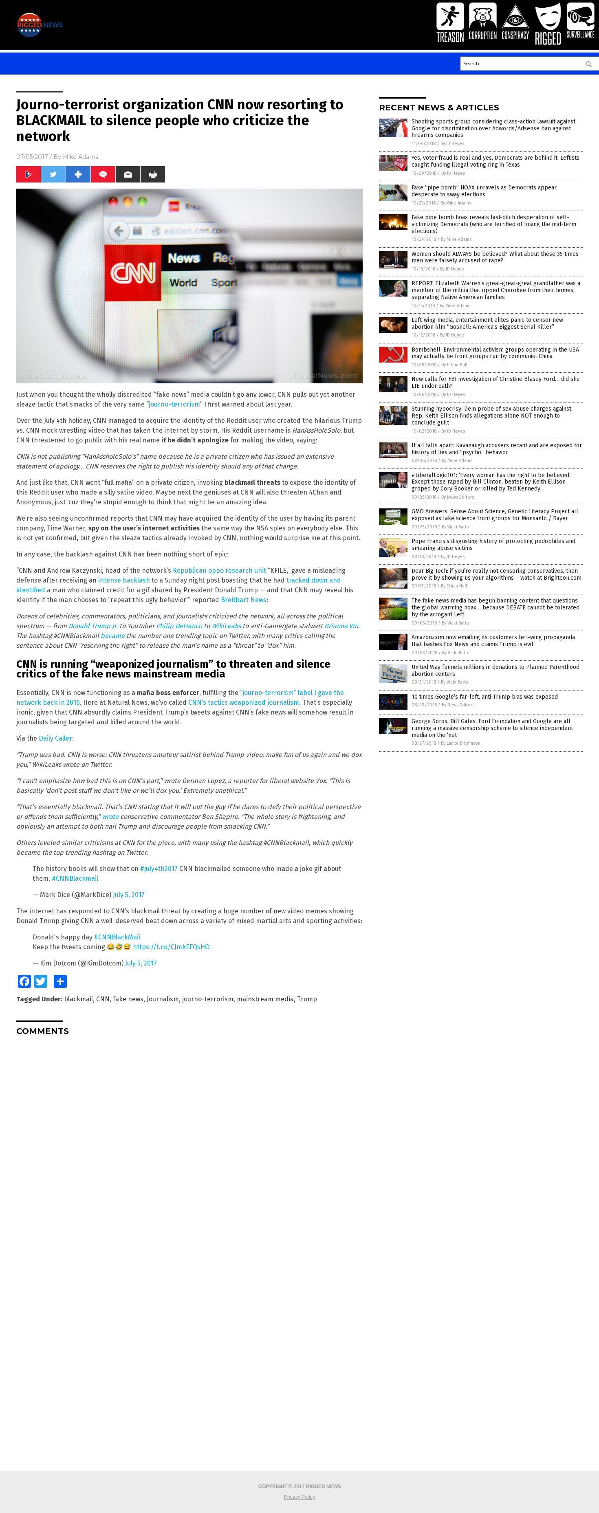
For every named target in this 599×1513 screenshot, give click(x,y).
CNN (103, 999)
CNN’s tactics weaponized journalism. (244, 702)
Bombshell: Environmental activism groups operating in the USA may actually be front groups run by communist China (495, 353)
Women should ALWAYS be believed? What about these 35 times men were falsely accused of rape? (495, 257)
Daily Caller (55, 738)
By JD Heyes (452, 143)
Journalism (163, 999)
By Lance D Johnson (460, 743)
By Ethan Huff (454, 364)
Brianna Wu (341, 626)
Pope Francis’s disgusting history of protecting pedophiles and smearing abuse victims (493, 545)
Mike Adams (80, 157)
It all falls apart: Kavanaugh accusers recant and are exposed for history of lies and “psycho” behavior (497, 449)
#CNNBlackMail (117, 937)
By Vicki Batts (455, 527)
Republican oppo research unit (219, 570)
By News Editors (457, 497)
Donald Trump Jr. (93, 626)
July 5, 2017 (129, 895)
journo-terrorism (174, 404)
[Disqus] (189, 1144)
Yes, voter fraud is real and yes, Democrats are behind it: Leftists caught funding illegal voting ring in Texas (495, 161)
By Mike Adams (455, 203)
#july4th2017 (159, 869)
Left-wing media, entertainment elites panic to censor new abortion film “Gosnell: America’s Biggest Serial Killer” (487, 323)
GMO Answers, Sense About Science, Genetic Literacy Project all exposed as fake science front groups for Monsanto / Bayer (495, 515)
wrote (110, 816)
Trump (307, 999)
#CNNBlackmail (75, 878)
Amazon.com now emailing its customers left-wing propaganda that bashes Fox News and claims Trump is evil (493, 641)
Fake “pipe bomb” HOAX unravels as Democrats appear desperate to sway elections (484, 191)
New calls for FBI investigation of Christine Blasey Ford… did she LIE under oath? (496, 382)
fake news (128, 999)
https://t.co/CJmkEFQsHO (171, 947)
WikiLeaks (226, 626)
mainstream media (265, 999)
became (113, 636)
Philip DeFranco (179, 626)
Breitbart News (243, 600)
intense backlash (124, 580)
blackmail (78, 999)
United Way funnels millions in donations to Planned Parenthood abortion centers (495, 670)
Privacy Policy (299, 1497)
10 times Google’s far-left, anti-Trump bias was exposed (485, 696)
